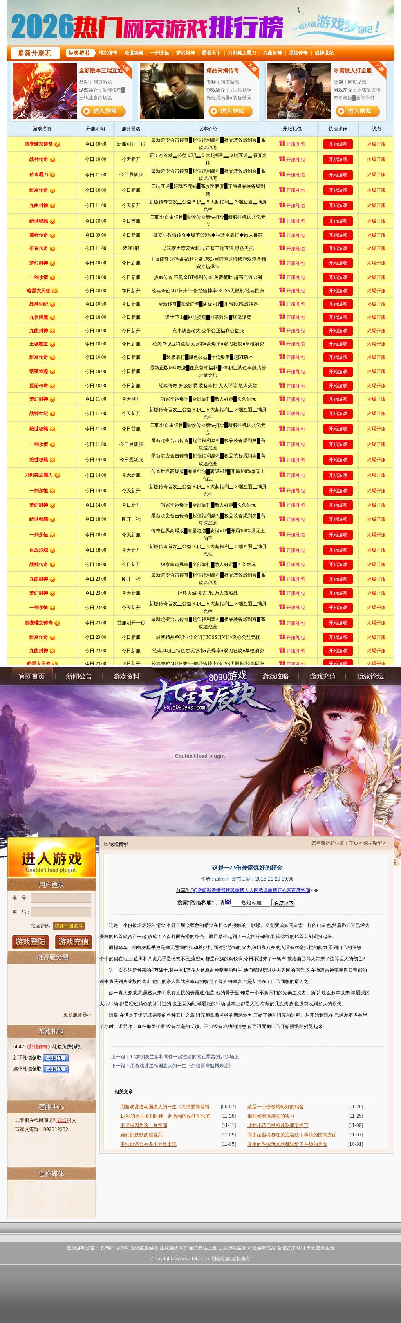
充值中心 (322, 676)
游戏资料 (126, 676)
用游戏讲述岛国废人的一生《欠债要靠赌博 (165, 1106)
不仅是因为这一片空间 (143, 1125)
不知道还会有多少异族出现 (148, 1144)
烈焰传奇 (38, 1047)
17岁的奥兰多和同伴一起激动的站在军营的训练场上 (184, 1056)
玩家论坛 (369, 676)
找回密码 (40, 926)
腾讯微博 (267, 890)
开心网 (284, 890)
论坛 (62, 1120)
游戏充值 (73, 941)
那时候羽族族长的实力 (270, 1116)
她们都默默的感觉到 (141, 1135)
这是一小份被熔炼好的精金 (275, 1106)
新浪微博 (216, 890)
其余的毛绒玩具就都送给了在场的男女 (287, 1144)
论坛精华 (372, 843)
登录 (30, 941)
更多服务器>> (77, 1014)
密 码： (21, 912)
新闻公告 (79, 676)
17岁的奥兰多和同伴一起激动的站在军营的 (165, 1116)
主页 (353, 843)
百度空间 (300, 890)
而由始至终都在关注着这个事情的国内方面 (292, 1135)
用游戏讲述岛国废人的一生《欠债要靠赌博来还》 (181, 1065)
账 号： (21, 898)
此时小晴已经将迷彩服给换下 (278, 1125)
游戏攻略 (275, 676)
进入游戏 (51, 857)
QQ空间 (198, 890)
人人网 (251, 890)
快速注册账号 (69, 926)
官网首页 (32, 676)
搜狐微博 (235, 890)
